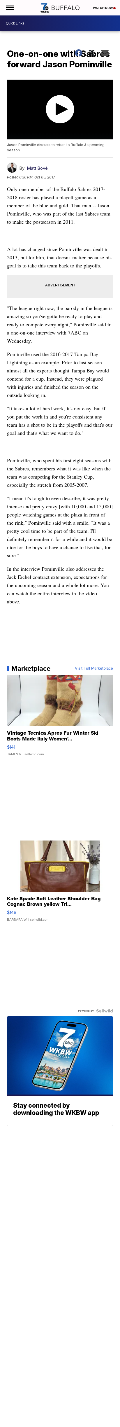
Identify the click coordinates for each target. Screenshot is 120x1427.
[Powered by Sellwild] (104, 1011)
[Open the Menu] (9, 7)
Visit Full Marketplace (94, 668)
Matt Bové (37, 168)
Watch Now (103, 8)
